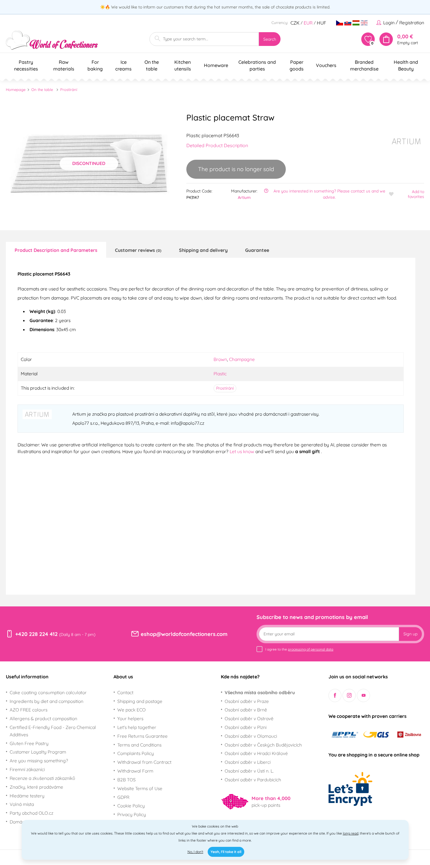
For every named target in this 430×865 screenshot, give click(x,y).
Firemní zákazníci (27, 769)
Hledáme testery (27, 796)
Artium (244, 197)
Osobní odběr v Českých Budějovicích (263, 745)
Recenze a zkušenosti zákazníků (42, 778)
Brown (220, 359)
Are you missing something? (39, 760)
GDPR (123, 797)
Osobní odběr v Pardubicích (253, 780)
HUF (321, 23)
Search (269, 39)
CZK (295, 23)
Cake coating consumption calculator (48, 692)
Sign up (410, 634)
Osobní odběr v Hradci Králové (256, 753)
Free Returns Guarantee (142, 736)
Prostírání (68, 89)
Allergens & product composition (43, 718)
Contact (125, 692)
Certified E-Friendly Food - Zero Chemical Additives (53, 730)
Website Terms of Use (139, 788)
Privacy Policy (131, 814)
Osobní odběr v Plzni (245, 727)
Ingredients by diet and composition (46, 701)
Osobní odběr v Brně (246, 710)
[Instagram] (349, 695)
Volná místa (22, 804)
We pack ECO (131, 710)
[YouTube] (363, 695)
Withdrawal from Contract (144, 762)
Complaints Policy (135, 753)
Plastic (220, 373)
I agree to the (299, 649)
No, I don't (195, 851)
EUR (308, 23)
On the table (42, 89)
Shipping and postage (139, 701)
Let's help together (136, 727)
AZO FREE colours (28, 710)
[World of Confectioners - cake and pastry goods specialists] (52, 40)
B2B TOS (126, 780)
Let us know (242, 451)
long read (350, 833)
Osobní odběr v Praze (247, 701)
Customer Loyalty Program (38, 752)
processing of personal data (310, 649)
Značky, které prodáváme (36, 787)
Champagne (242, 359)
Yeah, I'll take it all (226, 851)
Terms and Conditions (139, 745)
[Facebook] (335, 695)
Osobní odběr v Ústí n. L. (249, 771)
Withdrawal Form (135, 771)
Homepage (15, 89)
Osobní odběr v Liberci (248, 762)
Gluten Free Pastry (29, 743)
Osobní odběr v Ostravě (249, 718)
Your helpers (130, 718)
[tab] (56, 250)
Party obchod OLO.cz (31, 813)
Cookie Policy (131, 806)
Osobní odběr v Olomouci (251, 736)
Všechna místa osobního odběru (260, 692)
